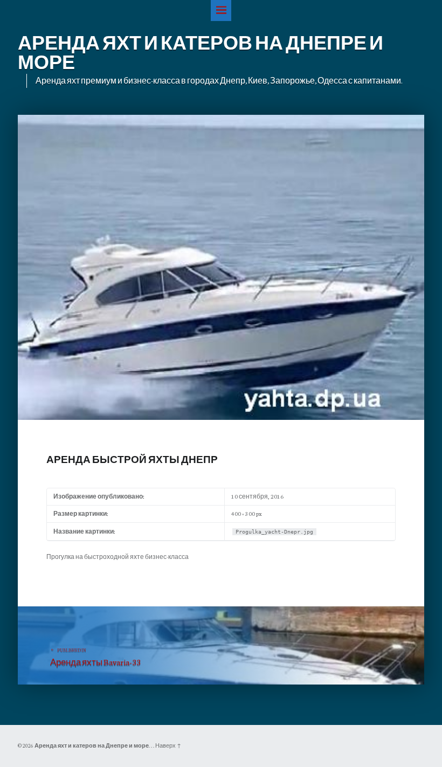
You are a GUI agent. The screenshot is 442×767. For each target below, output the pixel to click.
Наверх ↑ (168, 745)
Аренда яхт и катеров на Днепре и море (91, 745)
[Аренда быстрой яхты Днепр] (221, 120)
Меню (221, 10)
